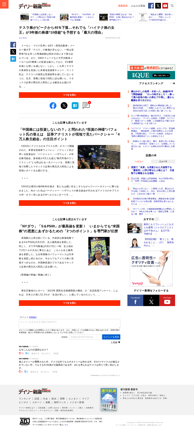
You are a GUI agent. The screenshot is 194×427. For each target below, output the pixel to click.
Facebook (135, 298)
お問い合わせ (53, 408)
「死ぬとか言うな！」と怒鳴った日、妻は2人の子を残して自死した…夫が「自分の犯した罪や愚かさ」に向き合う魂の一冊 (153, 191)
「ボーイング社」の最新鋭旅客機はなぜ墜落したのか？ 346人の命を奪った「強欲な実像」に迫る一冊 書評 (153, 211)
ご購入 (80, 408)
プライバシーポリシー (28, 410)
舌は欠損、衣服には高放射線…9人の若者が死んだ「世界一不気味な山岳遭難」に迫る (152, 181)
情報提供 (123, 5)
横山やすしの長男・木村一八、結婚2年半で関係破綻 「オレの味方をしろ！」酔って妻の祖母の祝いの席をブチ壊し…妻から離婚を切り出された (152, 95)
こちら (65, 425)
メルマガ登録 (138, 5)
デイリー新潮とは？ (27, 408)
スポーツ (37, 402)
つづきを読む (69, 95)
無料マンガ (60, 402)
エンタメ (73, 398)
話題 (37, 398)
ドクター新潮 (77, 402)
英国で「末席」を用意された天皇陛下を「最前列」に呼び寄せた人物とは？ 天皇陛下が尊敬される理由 (152, 170)
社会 (45, 398)
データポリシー (46, 410)
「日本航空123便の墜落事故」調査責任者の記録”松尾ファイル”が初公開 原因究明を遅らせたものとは (153, 201)
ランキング (25, 398)
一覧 (173, 83)
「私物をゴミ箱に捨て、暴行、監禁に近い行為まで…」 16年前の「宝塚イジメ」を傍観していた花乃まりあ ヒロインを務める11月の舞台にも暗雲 (153, 145)
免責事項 (89, 408)
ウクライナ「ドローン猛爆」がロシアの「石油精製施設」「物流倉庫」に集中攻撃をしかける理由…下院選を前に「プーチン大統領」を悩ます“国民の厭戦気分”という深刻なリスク (153, 132)
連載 (47, 402)
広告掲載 (41, 408)
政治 (54, 398)
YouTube (167, 298)
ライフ (85, 398)
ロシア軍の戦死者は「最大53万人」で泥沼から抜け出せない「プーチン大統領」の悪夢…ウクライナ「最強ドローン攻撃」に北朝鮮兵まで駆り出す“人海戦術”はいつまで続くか (153, 120)
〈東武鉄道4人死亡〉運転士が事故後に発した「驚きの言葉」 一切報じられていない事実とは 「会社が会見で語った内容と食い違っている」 (153, 108)
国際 (62, 398)
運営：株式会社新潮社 (64, 410)
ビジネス (23, 38)
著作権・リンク (68, 408)
